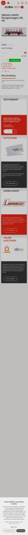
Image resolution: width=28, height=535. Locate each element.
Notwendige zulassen (9, 530)
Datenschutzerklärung (14, 523)
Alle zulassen (21, 530)
